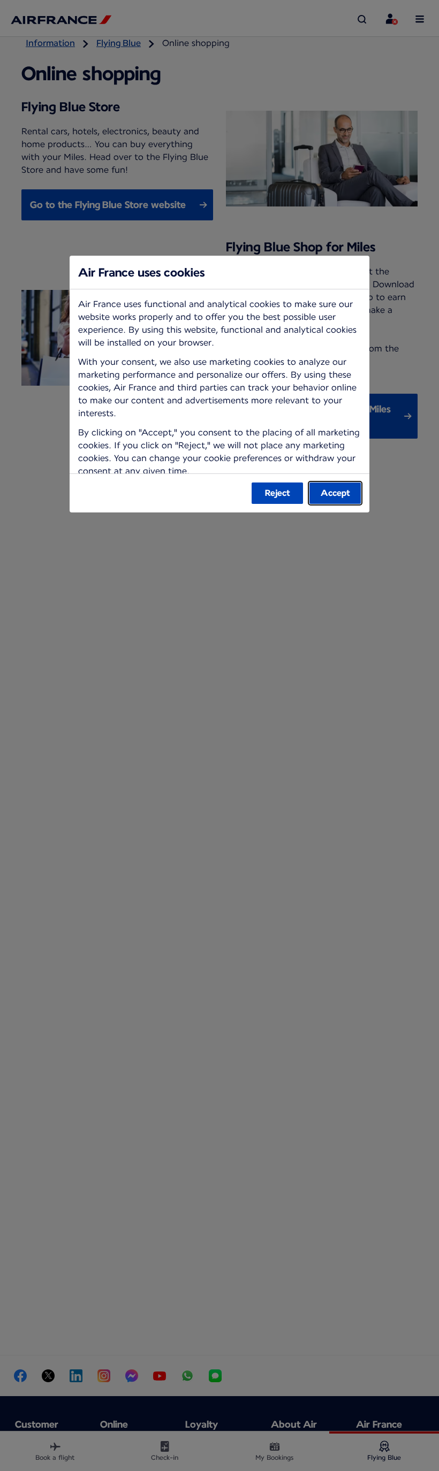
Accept (335, 493)
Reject (277, 493)
